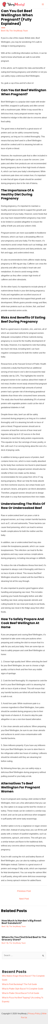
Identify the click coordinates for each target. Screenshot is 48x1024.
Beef (3, 31)
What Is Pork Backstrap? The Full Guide (19, 984)
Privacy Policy (34, 1014)
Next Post (24, 898)
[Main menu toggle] (43, 4)
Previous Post (24, 891)
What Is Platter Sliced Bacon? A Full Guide (20, 993)
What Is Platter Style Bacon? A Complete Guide (22, 989)
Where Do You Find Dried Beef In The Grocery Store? (24, 938)
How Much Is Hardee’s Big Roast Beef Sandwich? (21, 922)
